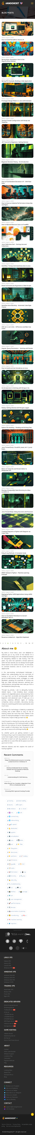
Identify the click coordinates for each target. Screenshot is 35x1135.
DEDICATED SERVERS (12, 1001)
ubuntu (11, 805)
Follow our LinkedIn (11, 1095)
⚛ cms (11, 812)
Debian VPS (7, 961)
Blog (5, 1077)
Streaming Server (9, 1007)
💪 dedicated (13, 828)
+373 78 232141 (10, 1109)
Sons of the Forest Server (11, 1040)
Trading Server (8, 1010)
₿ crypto (19, 805)
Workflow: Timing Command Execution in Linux (16, 266)
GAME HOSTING (10, 1030)
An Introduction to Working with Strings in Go (15, 388)
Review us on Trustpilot (12, 1086)
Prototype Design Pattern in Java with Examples (17, 101)
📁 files (20, 844)
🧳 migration (12, 923)
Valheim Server (8, 1033)
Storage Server (8, 1026)
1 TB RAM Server (9, 1014)
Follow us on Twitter (11, 1090)
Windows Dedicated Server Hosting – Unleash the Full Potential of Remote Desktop (17, 769)
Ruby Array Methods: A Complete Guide (14, 553)
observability (22, 801)
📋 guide (12, 864)
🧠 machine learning (15, 919)
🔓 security (13, 880)
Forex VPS (7, 994)
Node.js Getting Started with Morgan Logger (15, 408)
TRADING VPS (9, 986)
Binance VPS (7, 992)
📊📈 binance (13, 860)
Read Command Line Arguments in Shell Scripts (16, 285)
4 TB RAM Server (9, 1019)
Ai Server (6, 1012)
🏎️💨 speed (12, 824)
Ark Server (7, 1038)
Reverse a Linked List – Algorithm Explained (15, 637)
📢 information (13, 872)
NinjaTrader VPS (8, 989)
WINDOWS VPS (10, 972)
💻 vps (11, 840)
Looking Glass (8, 1070)
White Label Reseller (10, 1051)
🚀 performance (14, 903)
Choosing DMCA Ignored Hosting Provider (17, 791)
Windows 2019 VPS (9, 977)
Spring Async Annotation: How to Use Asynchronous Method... (13, 60)
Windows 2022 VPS (9, 980)
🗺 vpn (11, 895)
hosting (11, 801)
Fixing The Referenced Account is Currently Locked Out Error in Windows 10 (17, 760)
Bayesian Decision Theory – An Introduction (15, 162)
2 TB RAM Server (9, 1016)
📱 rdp (24, 872)
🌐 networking (14, 820)
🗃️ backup (12, 891)
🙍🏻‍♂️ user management (15, 899)
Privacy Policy (16, 1124)
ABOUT (7, 1046)
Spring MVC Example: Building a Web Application (17, 81)
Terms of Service (6, 1124)
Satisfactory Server (9, 1036)
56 (29, 643)
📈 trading (24, 856)
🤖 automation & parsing (17, 911)
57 (32, 643)
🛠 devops (12, 907)
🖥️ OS (11, 888)
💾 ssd (11, 844)
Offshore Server (9, 1023)
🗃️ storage (23, 891)
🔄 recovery (12, 876)
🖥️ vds (19, 888)
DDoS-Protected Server (11, 1005)
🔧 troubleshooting (14, 884)
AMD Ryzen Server (9, 1021)
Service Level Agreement (13, 1126)
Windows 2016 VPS (9, 975)
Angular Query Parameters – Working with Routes (17, 348)
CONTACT (8, 1103)
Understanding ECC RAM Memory (17, 777)
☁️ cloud (23, 809)
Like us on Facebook (12, 1088)
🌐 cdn (20, 812)
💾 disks (20, 840)
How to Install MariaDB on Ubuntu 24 (13, 40)
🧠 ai (24, 915)
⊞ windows (12, 809)
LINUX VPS (8, 957)
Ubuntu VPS (7, 963)
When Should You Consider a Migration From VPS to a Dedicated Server (17, 784)
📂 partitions (13, 856)
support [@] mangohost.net (14, 1107)
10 (18, 643)
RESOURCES (8, 1066)
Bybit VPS (7, 996)
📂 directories (13, 852)
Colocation (7, 1058)
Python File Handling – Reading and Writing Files (17, 427)
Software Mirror (8, 1074)
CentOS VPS (7, 965)
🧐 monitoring (14, 915)
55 (26, 643)
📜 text (22, 864)
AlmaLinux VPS (8, 968)
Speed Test (7, 1072)
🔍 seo (23, 876)
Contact (6, 1049)
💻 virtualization (14, 836)
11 (20, 643)
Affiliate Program (9, 1054)
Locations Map (8, 1056)
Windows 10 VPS (8, 982)
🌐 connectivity (13, 816)
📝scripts (11, 868)
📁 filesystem (13, 848)
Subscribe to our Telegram (13, 1092)
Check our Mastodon (12, 1097)
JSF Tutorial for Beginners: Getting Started (15, 142)
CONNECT (8, 1082)
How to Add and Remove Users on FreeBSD (15, 224)
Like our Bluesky (10, 1099)
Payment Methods (9, 1060)
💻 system (12, 832)
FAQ (5, 1063)
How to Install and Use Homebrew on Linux (15, 368)
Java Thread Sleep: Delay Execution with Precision (17, 512)
